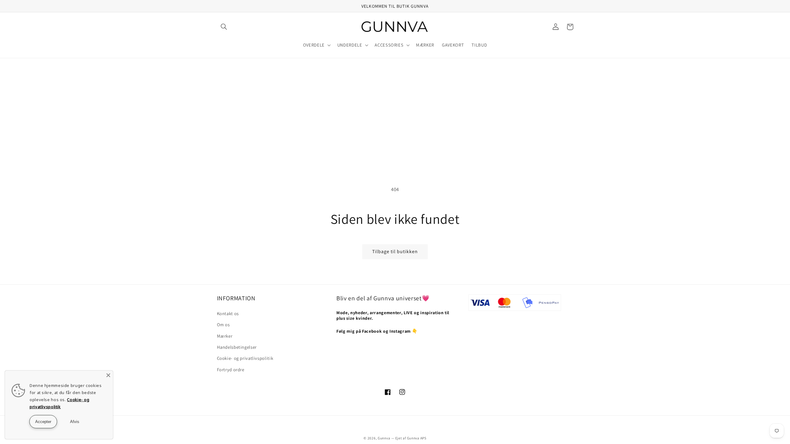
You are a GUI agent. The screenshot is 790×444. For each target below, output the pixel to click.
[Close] (108, 375)
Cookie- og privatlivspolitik (245, 358)
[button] (224, 27)
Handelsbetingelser (237, 347)
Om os (223, 324)
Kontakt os (228, 313)
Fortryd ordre (230, 369)
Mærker (225, 336)
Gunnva (384, 438)
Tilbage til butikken (395, 251)
